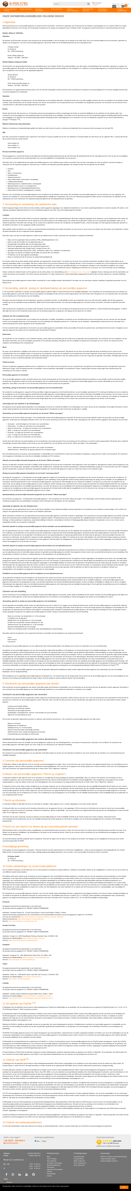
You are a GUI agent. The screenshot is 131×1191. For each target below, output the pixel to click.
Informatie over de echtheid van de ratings (108, 1146)
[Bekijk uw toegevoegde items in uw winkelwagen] (125, 5)
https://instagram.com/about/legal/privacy (36, 957)
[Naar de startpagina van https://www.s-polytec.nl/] (15, 4)
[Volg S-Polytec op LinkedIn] (19, 1175)
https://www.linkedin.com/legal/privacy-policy (37, 996)
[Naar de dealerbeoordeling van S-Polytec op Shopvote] (99, 1142)
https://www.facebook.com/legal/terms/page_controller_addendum (42, 917)
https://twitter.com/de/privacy (32, 976)
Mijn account (96, 3)
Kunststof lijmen (79, 1159)
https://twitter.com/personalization (19, 979)
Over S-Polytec (52, 1159)
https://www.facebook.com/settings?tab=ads (23, 921)
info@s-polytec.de (34, 1155)
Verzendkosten (52, 1161)
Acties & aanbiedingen (119, 10)
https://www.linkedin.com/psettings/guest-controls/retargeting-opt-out (31, 998)
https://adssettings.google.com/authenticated (23, 940)
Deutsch (7, 1182)
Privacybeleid (51, 1174)
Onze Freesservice (80, 1163)
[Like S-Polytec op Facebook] (6, 1175)
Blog (48, 1156)
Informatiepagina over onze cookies (79, 272)
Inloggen (95, 4)
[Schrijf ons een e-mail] (117, 5)
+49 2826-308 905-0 (33, 1153)
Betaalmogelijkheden (53, 1165)
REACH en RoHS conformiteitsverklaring (114, 1156)
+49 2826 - (14, 1140)
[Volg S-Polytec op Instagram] (13, 1175)
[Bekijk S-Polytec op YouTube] (26, 1175)
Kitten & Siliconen (79, 1161)
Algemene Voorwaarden (55, 1169)
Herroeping (50, 1167)
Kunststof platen (79, 1156)
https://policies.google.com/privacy (34, 938)
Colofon (49, 1176)
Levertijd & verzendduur (54, 1163)
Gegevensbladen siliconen (109, 1161)
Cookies (49, 1171)
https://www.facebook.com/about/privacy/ (31, 919)
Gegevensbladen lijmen (108, 1159)
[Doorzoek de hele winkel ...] (89, 5)
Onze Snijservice (79, 1165)
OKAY (124, 1187)
